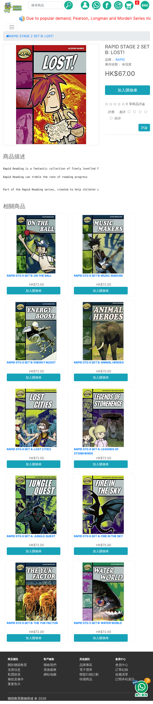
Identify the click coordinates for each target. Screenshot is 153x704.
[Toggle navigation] (11, 27)
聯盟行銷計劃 (89, 674)
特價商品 (85, 679)
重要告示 (14, 684)
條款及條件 (16, 679)
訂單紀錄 (121, 670)
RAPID (120, 60)
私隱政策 (14, 674)
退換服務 (50, 670)
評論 (144, 128)
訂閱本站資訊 (124, 679)
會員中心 (121, 665)
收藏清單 (121, 674)
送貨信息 (14, 670)
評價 (111, 112)
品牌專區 (85, 665)
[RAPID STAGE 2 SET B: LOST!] (51, 94)
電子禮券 (85, 670)
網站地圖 (50, 674)
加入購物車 (127, 90)
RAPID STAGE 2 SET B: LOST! (31, 36)
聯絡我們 (50, 665)
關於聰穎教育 (17, 665)
